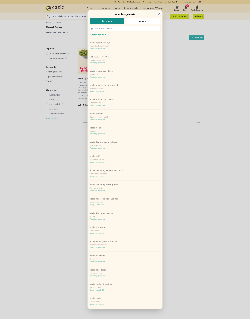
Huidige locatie (98, 35)
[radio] (107, 21)
